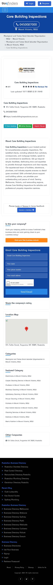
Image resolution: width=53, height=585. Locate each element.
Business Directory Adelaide (15, 525)
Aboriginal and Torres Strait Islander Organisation (24, 36)
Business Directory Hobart (14, 532)
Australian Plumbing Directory (16, 479)
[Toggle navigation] (5, 10)
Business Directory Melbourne (16, 509)
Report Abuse (40, 126)
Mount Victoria (19, 39)
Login (17, 206)
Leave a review (25, 210)
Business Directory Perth (14, 521)
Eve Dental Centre (12, 496)
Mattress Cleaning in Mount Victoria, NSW (21, 390)
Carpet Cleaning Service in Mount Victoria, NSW (23, 380)
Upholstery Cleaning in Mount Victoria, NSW (22, 394)
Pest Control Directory (13, 471)
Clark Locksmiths (11, 492)
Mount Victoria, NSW (28, 30)
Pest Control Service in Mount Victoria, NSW (22, 408)
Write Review (26, 126)
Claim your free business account (27, 240)
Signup (26, 206)
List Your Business (11, 550)
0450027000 (28, 24)
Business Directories (12, 546)
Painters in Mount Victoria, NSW (17, 403)
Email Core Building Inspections (23, 250)
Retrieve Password (11, 561)
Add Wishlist (11, 126)
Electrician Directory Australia (16, 482)
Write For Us (42, 567)
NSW (8, 39)
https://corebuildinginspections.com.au (21, 117)
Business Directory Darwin (15, 536)
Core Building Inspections (26, 83)
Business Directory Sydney (15, 517)
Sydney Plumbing (11, 500)
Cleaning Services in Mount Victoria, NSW (21, 412)
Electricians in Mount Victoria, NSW (18, 376)
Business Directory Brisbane (15, 513)
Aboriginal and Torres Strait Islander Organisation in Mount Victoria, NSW (25, 361)
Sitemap (31, 567)
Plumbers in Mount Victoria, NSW (18, 385)
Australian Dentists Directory (16, 467)
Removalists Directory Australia (17, 475)
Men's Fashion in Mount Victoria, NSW (19, 421)
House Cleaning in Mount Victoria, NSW (20, 399)
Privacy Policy (19, 567)
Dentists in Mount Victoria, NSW (17, 417)
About (9, 567)
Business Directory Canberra (15, 529)
